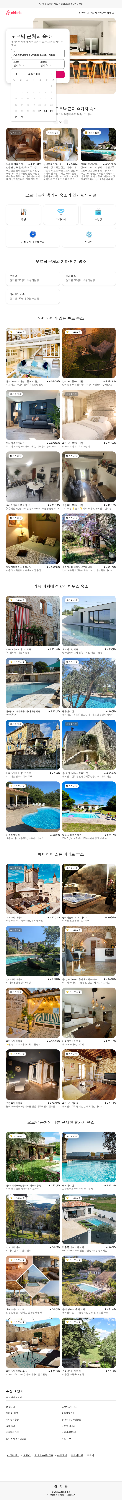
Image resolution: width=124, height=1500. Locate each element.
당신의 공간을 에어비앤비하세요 (96, 12)
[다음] (66, 122)
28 (45, 111)
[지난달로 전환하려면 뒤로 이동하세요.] (16, 74)
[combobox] (37, 55)
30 (16, 117)
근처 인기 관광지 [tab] (14, 1397)
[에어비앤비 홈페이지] (13, 12)
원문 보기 (78, 4)
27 (39, 111)
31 (22, 117)
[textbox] (24, 65)
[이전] (55, 122)
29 (51, 111)
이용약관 (71, 1494)
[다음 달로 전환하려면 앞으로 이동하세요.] (51, 74)
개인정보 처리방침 (55, 1494)
